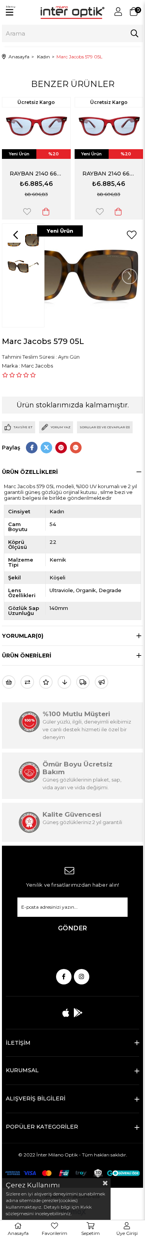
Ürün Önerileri (26, 655)
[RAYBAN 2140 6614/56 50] (36, 126)
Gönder (72, 928)
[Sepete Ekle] (46, 212)
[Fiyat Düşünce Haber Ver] (64, 682)
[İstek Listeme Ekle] (8, 682)
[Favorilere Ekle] (131, 235)
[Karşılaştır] (27, 682)
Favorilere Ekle (27, 212)
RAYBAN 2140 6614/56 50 (36, 173)
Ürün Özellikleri (30, 471)
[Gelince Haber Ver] (101, 682)
